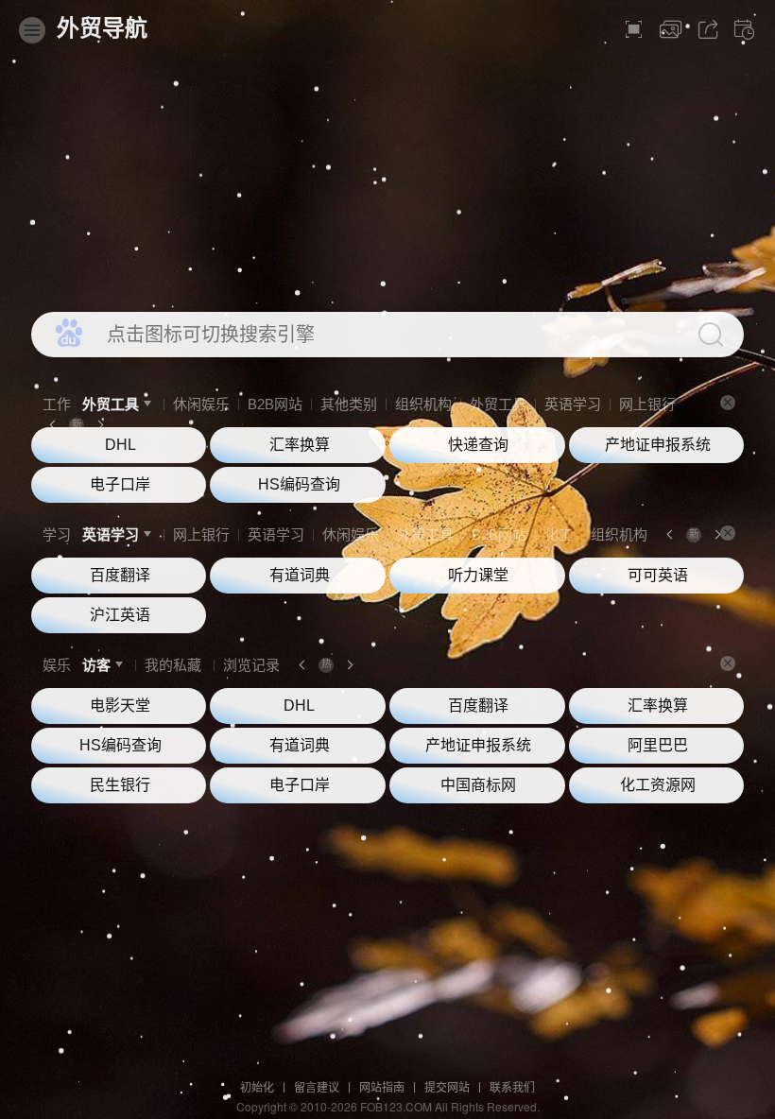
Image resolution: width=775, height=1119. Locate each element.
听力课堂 (478, 575)
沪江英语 (120, 615)
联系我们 (512, 1087)
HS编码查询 (299, 484)
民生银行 (120, 785)
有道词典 (299, 575)
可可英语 (658, 575)
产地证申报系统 (658, 445)
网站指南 (382, 1087)
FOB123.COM (396, 1106)
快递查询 (478, 445)
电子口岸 (120, 484)
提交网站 (447, 1087)
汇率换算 (299, 445)
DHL (120, 445)
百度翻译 (120, 575)
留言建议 (316, 1087)
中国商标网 (478, 785)
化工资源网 (658, 785)
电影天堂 (120, 705)
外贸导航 (102, 28)
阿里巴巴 (658, 745)
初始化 (257, 1087)
